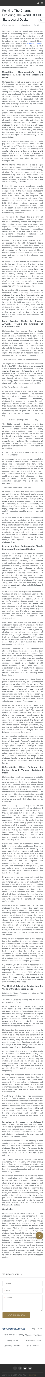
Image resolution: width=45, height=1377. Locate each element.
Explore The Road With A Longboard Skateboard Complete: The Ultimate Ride (34, 1346)
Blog (33, 1329)
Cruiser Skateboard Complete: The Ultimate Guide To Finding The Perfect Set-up (34, 1340)
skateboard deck (34, 43)
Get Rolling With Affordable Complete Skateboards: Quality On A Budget (13, 1346)
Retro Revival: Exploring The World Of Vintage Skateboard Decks (16, 1335)
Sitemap (32, 1375)
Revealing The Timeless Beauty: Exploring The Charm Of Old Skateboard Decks (34, 1335)
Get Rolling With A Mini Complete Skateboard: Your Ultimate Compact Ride (13, 1340)
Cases (40, 1329)
